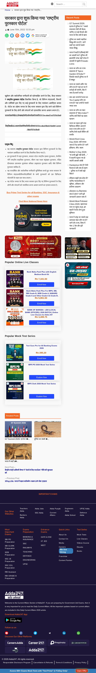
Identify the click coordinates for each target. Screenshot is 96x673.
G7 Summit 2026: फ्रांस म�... (17, 439)
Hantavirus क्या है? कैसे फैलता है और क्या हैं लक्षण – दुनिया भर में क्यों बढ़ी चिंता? (78, 169)
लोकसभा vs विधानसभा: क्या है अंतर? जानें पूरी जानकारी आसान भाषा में (78, 194)
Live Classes (82, 539)
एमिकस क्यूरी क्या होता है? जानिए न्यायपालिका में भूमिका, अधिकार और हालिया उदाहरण (78, 182)
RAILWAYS (27, 548)
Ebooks (80, 547)
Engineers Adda (69, 510)
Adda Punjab (55, 509)
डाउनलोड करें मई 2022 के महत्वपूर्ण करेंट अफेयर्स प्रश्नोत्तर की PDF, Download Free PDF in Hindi (33, 115)
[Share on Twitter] (28, 35)
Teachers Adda (24, 510)
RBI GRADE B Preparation (11, 577)
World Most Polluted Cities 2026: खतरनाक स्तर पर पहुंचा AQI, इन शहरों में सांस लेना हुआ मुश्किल (78, 207)
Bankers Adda (23, 516)
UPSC (25, 564)
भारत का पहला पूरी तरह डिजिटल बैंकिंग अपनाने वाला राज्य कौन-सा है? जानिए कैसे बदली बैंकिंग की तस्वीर (78, 129)
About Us (62, 535)
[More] (52, 4)
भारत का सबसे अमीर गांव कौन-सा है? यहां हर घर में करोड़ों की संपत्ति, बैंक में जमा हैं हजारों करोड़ (78, 88)
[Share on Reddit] (17, 35)
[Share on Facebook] (22, 35)
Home (7, 10)
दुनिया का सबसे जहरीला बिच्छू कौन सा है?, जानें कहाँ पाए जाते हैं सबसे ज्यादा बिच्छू (77, 43)
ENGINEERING (29, 560)
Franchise (63, 556)
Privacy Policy (80, 662)
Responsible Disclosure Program (17, 662)
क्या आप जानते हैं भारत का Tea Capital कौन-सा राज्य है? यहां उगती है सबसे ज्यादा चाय (78, 101)
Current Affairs (53, 514)
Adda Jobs (39, 509)
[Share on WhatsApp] (7, 35)
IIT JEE (44, 541)
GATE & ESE (46, 537)
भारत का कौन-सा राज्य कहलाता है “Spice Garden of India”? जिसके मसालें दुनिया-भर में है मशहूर (78, 74)
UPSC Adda (85, 509)
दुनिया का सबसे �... (41, 439)
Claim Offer (82, 671)
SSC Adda (39, 513)
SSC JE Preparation (10, 560)
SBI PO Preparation (10, 540)
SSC (24, 544)
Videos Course (83, 543)
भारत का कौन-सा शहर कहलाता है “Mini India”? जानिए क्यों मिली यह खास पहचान (78, 114)
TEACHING (27, 552)
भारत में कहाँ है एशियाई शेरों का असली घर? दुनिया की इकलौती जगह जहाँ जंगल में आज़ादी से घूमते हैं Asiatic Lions (78, 58)
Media (61, 543)
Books (79, 551)
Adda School (70, 515)
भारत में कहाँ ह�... (11, 461)
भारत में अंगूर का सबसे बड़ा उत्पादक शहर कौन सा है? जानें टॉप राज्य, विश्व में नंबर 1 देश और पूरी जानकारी (78, 223)
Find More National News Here (33, 201)
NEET (43, 545)
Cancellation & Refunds (43, 662)
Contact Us (63, 539)
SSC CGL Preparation (10, 566)
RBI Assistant (10, 572)
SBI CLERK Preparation (10, 547)
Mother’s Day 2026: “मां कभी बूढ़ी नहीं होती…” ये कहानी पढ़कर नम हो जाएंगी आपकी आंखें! (78, 156)
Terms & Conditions (64, 662)
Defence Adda (83, 514)
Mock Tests (81, 535)
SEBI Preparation (10, 553)
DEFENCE (27, 556)
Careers (63, 549)
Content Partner (65, 560)
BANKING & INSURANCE (28, 538)
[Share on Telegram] (12, 35)
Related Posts (12, 416)
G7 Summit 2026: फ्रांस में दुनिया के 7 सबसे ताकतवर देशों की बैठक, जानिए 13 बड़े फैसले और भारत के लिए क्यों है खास (78, 29)
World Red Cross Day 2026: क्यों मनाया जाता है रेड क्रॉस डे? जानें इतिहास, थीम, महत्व (78, 143)
